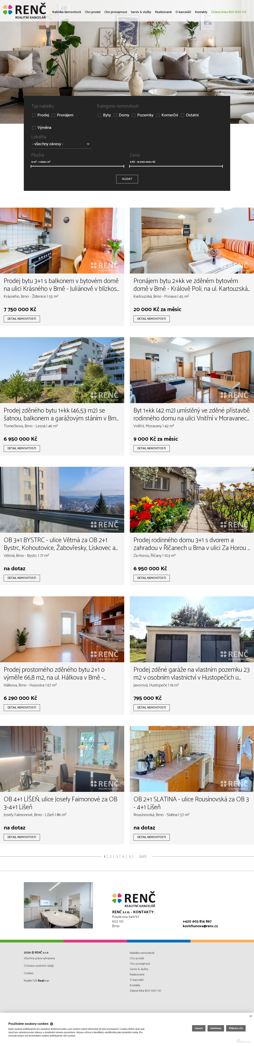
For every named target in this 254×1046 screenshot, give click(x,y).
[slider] (129, 166)
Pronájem (65, 115)
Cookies (28, 973)
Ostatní (192, 115)
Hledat (127, 179)
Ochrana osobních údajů (39, 965)
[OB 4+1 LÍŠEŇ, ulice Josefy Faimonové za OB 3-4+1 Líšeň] (62, 759)
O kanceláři (183, 33)
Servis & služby (141, 33)
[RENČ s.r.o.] (31, 11)
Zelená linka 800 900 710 (228, 33)
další (143, 856)
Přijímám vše (236, 1028)
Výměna (44, 128)
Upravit (199, 1028)
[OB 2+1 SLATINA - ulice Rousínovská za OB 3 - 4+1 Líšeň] (192, 759)
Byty (107, 115)
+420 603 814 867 (197, 921)
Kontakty (201, 33)
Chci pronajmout (115, 33)
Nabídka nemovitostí (66, 33)
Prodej (43, 115)
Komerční (169, 115)
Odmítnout (215, 1028)
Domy (124, 115)
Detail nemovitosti (22, 318)
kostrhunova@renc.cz (200, 926)
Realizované (163, 33)
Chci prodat (93, 33)
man (43, 980)
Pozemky (145, 115)
